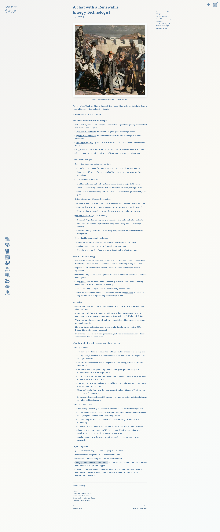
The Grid (80, 125)
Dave (143, 106)
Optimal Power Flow (84, 216)
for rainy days (77, 508)
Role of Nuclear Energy (163, 19)
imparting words (161, 28)
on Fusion (159, 21)
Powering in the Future (86, 132)
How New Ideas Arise (140, 508)
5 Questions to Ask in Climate (82, 493)
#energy (82, 485)
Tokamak (133, 316)
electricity (128, 293)
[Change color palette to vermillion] (208, 4)
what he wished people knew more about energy (165, 24)
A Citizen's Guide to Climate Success (91, 149)
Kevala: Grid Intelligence (81, 496)
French (82, 281)
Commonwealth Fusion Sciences (89, 313)
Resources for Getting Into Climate (84, 498)
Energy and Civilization (86, 136)
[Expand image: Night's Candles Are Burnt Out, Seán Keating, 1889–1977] (110, 60)
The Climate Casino (84, 142)
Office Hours (112, 106)
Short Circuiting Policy (85, 153)
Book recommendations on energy (165, 13)
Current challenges (162, 16)
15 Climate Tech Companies (81, 500)
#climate (75, 485)
